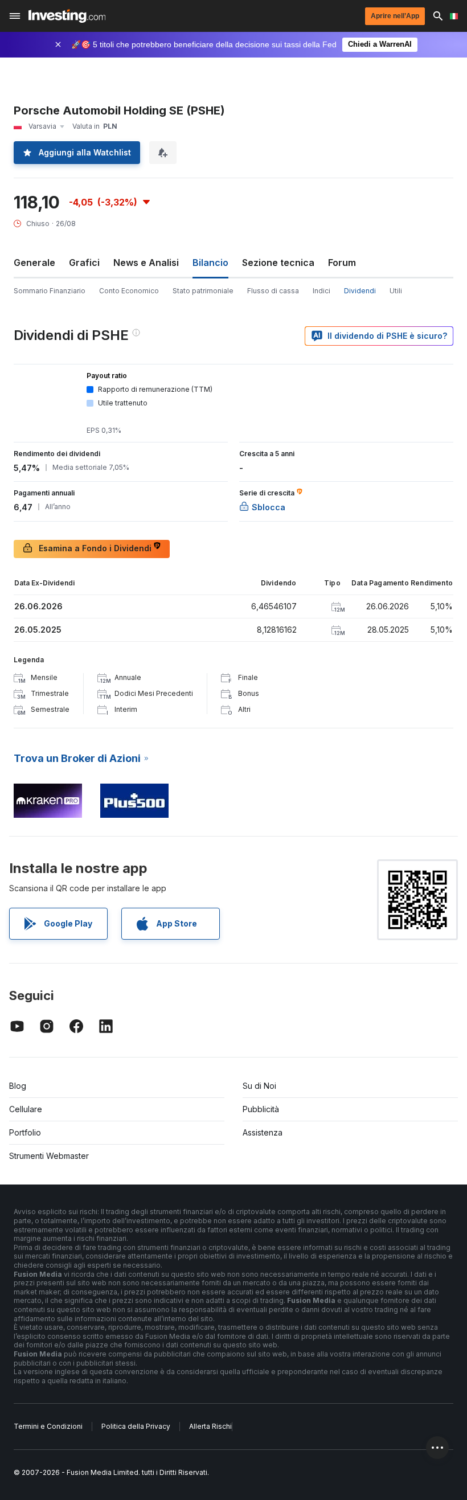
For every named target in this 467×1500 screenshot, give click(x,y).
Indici (321, 290)
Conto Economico (129, 290)
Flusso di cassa (273, 290)
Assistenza (262, 1132)
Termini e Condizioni (48, 1426)
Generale (34, 262)
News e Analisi (146, 262)
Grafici (84, 262)
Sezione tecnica (278, 262)
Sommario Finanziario (49, 290)
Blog (17, 1086)
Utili (396, 290)
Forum (342, 262)
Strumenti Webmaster (49, 1156)
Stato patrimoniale (203, 290)
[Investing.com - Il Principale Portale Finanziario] (66, 16)
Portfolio (25, 1132)
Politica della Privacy (135, 1426)
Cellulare (25, 1109)
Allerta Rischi (210, 1426)
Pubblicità (261, 1109)
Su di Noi (259, 1086)
